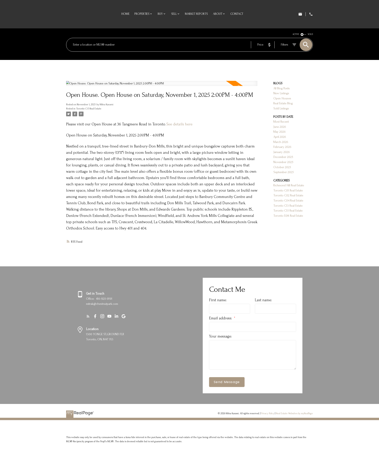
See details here (179, 124)
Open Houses (282, 98)
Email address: (221, 318)
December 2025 (283, 157)
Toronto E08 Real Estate (288, 215)
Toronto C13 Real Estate (88, 108)
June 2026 (279, 127)
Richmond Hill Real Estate (288, 185)
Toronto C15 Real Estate (288, 210)
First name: (218, 300)
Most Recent (281, 121)
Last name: (263, 300)
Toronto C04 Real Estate (288, 200)
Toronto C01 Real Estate (288, 190)
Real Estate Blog (283, 103)
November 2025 (283, 162)
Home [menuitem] (125, 14)
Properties (141, 14)
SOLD (310, 34)
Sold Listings (281, 108)
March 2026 (280, 142)
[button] (88, 316)
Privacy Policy (267, 413)
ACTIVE (296, 34)
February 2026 (282, 147)
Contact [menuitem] (236, 14)
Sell (174, 14)
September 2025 (283, 172)
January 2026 (281, 152)
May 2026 (279, 131)
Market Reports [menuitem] (196, 14)
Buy (160, 14)
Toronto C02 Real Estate (288, 195)
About (217, 14)
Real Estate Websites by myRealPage (294, 413)
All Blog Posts (281, 88)
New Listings (281, 93)
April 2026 (279, 137)
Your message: (220, 336)
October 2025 (282, 167)
